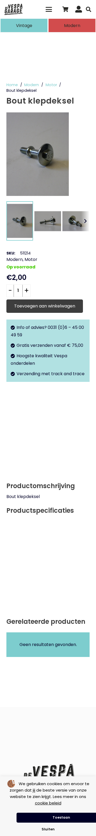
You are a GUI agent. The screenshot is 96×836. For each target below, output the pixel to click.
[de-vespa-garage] (13, 9)
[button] (49, 9)
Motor (51, 85)
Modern (31, 85)
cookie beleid (48, 803)
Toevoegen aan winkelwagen (44, 306)
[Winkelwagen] (65, 9)
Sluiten (48, 829)
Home (12, 85)
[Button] (78, 9)
